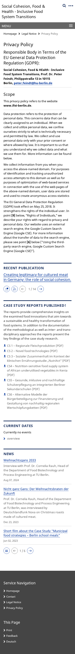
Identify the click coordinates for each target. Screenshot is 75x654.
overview (13, 438)
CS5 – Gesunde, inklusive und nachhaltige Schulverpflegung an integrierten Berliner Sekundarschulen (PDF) (36, 384)
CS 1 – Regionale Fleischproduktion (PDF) (35, 346)
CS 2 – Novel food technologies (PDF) (32, 351)
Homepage (10, 33)
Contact (10, 596)
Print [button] (9, 630)
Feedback (12, 635)
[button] (7, 289)
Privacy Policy (14, 608)
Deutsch (11, 641)
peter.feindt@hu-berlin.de (33, 83)
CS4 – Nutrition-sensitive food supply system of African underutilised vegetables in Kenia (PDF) (37, 370)
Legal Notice (29, 33)
